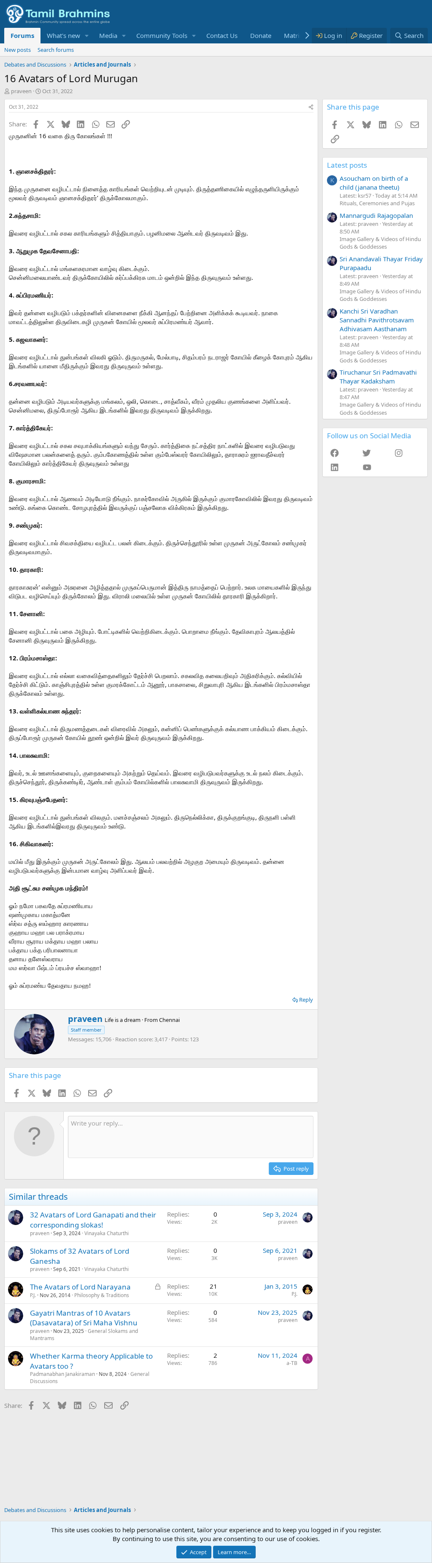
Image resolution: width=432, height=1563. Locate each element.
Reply (306, 999)
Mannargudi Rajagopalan (376, 215)
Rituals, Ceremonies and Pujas (377, 203)
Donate (260, 35)
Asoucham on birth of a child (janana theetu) (374, 182)
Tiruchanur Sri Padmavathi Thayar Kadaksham (378, 376)
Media (108, 35)
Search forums (56, 50)
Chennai (169, 1020)
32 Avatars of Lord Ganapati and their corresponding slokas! (93, 1220)
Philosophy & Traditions (101, 1295)
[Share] (310, 107)
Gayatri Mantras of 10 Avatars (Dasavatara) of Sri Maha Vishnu (84, 1318)
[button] (87, 35)
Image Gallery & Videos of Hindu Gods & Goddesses (380, 242)
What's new (63, 35)
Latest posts (347, 165)
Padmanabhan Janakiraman (62, 1374)
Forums (22, 35)
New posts (17, 50)
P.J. (33, 1295)
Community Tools (161, 35)
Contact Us (222, 35)
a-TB (291, 1363)
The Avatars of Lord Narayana (80, 1287)
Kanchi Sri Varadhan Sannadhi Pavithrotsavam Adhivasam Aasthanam (377, 320)
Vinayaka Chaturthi (106, 1233)
